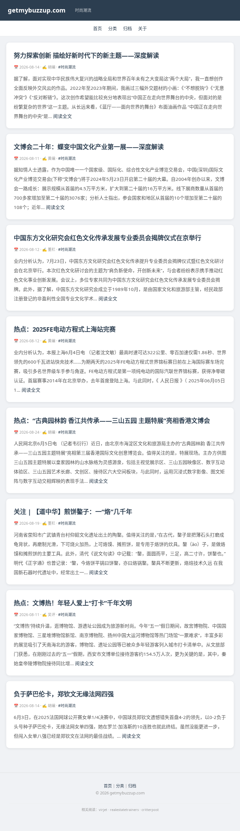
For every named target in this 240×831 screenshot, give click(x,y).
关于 (142, 28)
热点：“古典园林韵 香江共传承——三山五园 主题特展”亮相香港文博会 (112, 420)
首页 (97, 28)
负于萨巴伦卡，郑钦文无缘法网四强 (64, 694)
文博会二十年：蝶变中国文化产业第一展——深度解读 (89, 147)
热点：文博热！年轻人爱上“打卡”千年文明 (73, 603)
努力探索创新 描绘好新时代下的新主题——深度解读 (86, 55)
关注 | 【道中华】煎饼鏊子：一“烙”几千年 (73, 511)
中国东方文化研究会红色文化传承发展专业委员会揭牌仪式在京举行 (107, 238)
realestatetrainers (124, 809)
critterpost (150, 809)
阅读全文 (62, 116)
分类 (112, 28)
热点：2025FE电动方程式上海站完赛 (65, 329)
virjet (103, 809)
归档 (127, 28)
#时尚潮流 (67, 67)
